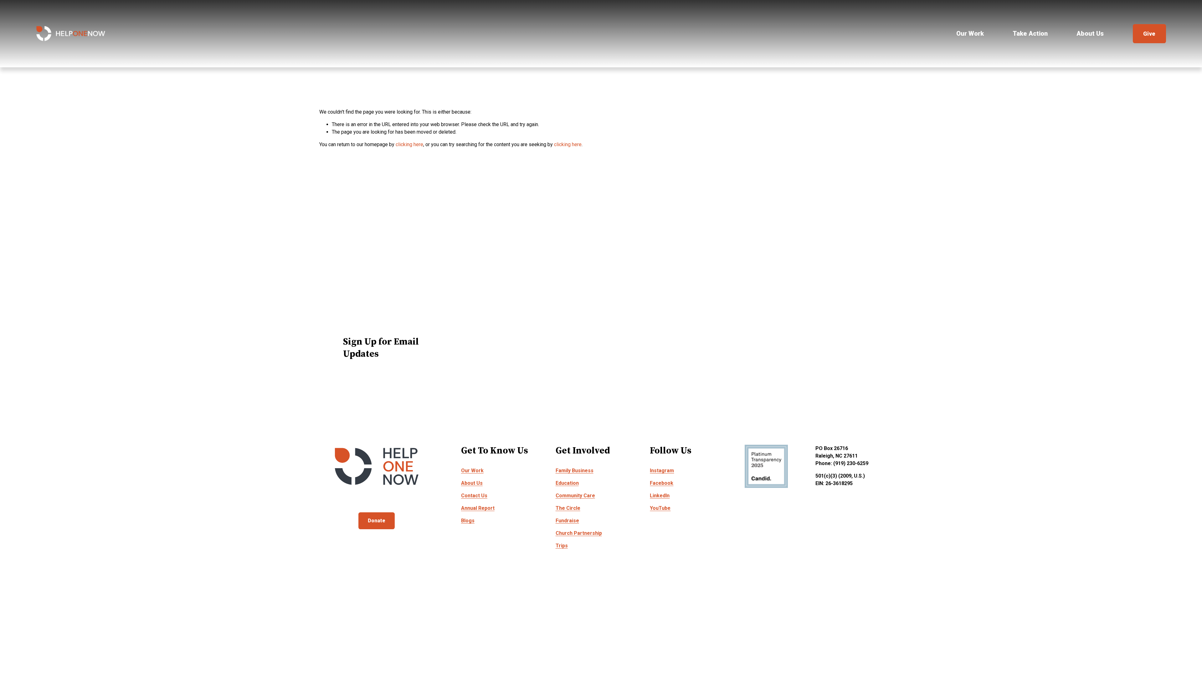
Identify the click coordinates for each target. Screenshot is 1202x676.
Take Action (1030, 33)
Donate (377, 521)
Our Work (970, 33)
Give (1149, 33)
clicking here (409, 144)
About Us (1090, 33)
